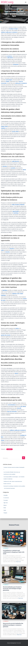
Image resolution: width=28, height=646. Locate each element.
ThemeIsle (18, 642)
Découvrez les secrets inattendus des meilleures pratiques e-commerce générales (13, 625)
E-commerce (9, 449)
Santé (5, 510)
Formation (6, 500)
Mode (5, 507)
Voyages (5, 512)
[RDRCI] (7, 2)
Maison (5, 505)
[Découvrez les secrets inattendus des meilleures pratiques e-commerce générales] (14, 611)
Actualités (6, 495)
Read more (18, 561)
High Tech (6, 502)
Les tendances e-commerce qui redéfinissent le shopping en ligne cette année (13, 552)
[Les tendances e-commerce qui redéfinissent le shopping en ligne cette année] (14, 538)
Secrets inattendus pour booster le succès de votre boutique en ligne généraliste (12, 588)
